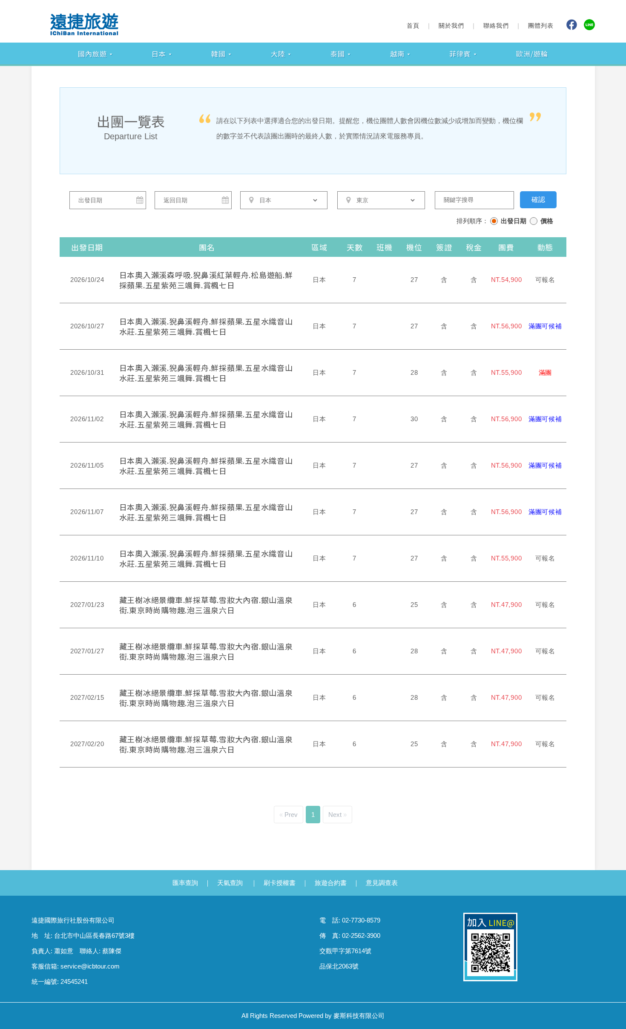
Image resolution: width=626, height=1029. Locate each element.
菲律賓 (460, 54)
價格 (546, 220)
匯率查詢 (185, 882)
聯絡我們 (496, 25)
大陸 (278, 54)
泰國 (337, 54)
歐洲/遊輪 (532, 54)
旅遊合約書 (331, 882)
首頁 (413, 25)
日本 (159, 54)
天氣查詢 (230, 882)
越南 (397, 54)
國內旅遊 (92, 54)
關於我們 (451, 25)
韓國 (218, 54)
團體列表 (541, 25)
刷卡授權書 (280, 882)
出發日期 (513, 220)
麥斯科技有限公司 (359, 1015)
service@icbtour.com (90, 966)
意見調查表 (382, 882)
